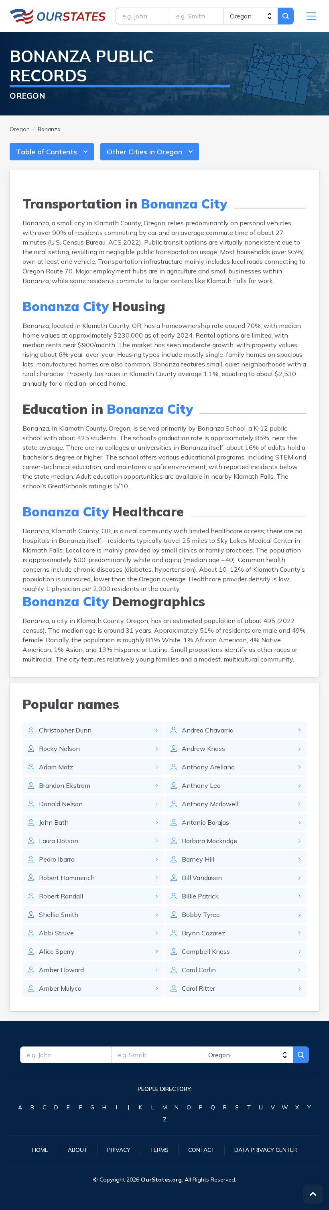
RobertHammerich (67, 878)
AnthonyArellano (208, 767)
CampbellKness (206, 951)
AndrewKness (203, 749)
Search (286, 16)
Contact (201, 1149)
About (77, 1149)
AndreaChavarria (208, 730)
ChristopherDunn (65, 730)
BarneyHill (198, 859)
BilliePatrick (200, 896)
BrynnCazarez (203, 933)
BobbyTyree (201, 915)
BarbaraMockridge (209, 841)
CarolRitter (198, 988)
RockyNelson (59, 749)
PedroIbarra (57, 859)
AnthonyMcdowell (210, 804)
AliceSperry (57, 951)
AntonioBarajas (205, 822)
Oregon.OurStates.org (58, 16)
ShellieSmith (58, 915)
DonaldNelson (61, 804)
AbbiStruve (56, 933)
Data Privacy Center (265, 1149)
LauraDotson (58, 841)
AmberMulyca (60, 988)
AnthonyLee (201, 785)
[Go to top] (313, 1194)
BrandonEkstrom (64, 785)
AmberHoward (61, 970)
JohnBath (54, 822)
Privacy (118, 1149)
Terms (159, 1149)
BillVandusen (202, 878)
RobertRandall (61, 896)
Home (40, 1149)
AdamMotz (56, 767)
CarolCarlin (199, 970)
